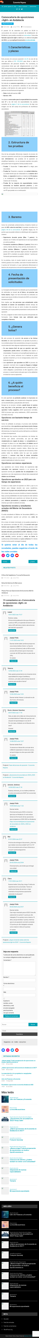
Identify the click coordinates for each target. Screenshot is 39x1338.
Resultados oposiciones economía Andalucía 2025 (17, 1084)
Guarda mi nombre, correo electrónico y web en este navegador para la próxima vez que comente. (9, 1007)
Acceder (6, 1319)
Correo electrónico (8, 985)
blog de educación (7, 23)
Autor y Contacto (23, 6)
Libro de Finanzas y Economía (11, 1079)
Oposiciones (33, 6)
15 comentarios (27, 27)
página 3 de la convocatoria (20, 104)
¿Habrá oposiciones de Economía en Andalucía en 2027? (19, 1067)
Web (4, 992)
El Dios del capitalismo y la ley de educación (16, 575)
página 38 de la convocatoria (11, 229)
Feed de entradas (9, 1322)
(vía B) (26, 59)
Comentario (7, 960)
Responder (12, 630)
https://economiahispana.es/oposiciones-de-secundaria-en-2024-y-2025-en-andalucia (22, 824)
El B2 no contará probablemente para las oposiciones (7, 561)
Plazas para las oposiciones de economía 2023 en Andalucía (17, 592)
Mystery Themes (28, 1336)
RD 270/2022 (18, 61)
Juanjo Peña (16, 27)
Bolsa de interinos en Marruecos (12, 583)
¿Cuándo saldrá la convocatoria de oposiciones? (33, 561)
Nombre (6, 977)
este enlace (27, 35)
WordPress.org (8, 1329)
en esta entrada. (30, 40)
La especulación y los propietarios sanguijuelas (16, 1073)
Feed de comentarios (10, 1326)
